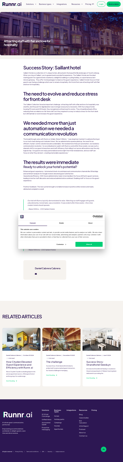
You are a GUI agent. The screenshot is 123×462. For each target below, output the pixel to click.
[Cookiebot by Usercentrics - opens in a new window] (94, 216)
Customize (60, 244)
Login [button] (101, 4)
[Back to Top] (103, 449)
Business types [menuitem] (57, 411)
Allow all (89, 244)
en (93, 4)
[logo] (17, 414)
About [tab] (90, 223)
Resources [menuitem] (83, 410)
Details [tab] (61, 223)
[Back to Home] (11, 4)
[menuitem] (35, 4)
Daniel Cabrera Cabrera (11, 36)
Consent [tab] (33, 223)
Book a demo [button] (114, 4)
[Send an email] (36, 274)
